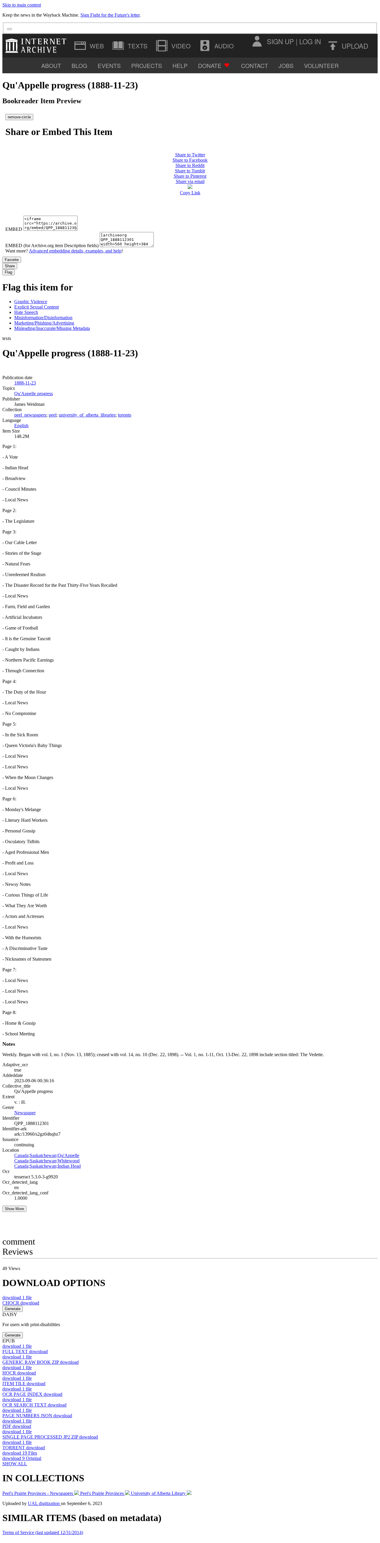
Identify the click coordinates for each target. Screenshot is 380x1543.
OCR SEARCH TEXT (34, 1404)
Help (180, 65)
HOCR (19, 1372)
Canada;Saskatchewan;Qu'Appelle (46, 1155)
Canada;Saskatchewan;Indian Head (47, 1166)
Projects (146, 65)
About (51, 65)
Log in (310, 41)
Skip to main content (21, 4)
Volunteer (321, 65)
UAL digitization (44, 1503)
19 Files (19, 1452)
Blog (79, 65)
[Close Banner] (9, 29)
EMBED (13, 229)
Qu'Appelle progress (33, 393)
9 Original (21, 1458)
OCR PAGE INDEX (32, 1394)
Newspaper (25, 1112)
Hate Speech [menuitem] (26, 312)
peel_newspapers (30, 414)
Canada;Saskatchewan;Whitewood (47, 1160)
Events (109, 65)
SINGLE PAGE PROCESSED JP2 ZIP (50, 1436)
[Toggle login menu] (257, 41)
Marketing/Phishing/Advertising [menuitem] (44, 322)
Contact (254, 65)
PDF (16, 1426)
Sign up (280, 41)
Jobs (286, 65)
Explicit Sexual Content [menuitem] (36, 306)
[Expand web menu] (90, 46)
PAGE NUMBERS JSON (37, 1415)
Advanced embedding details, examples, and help (75, 250)
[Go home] (37, 46)
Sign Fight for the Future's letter (110, 15)
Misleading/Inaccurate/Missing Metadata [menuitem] (52, 328)
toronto (124, 414)
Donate (209, 65)
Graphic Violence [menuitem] (30, 301)
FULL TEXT (25, 1351)
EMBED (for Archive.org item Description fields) (52, 245)
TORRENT (23, 1447)
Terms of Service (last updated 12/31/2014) (42, 1532)
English (21, 425)
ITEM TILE (23, 1383)
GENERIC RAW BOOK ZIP (40, 1362)
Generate (12, 1309)
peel (52, 414)
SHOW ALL (14, 1463)
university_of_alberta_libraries (87, 414)
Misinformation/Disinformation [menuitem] (43, 317)
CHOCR (20, 1302)
